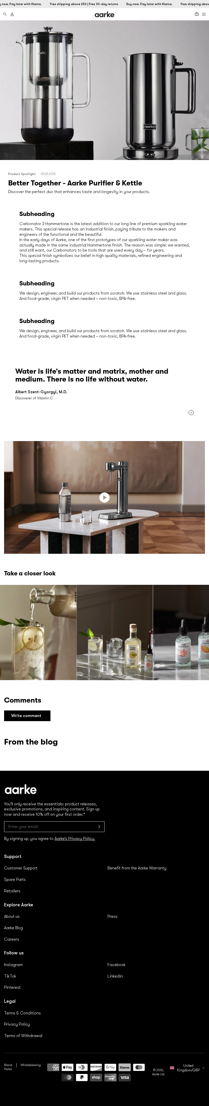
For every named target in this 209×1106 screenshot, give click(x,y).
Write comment (26, 716)
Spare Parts (15, 879)
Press (112, 916)
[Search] (5, 14)
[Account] (12, 14)
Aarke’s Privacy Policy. (75, 838)
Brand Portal (8, 1067)
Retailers (12, 891)
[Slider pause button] (191, 412)
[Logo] (104, 14)
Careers (11, 939)
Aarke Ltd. (158, 1074)
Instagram (13, 965)
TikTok (10, 976)
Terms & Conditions (22, 1013)
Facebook (117, 965)
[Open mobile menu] (204, 14)
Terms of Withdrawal (23, 1036)
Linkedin (115, 976)
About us (12, 916)
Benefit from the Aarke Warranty (137, 868)
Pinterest (12, 987)
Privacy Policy (17, 1024)
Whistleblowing (31, 1065)
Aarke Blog (13, 928)
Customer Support (20, 868)
